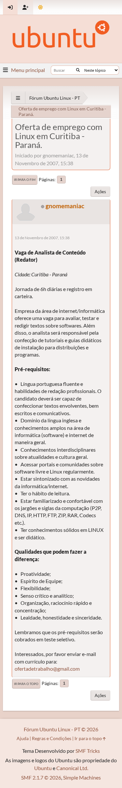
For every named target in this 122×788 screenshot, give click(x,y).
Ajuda (23, 738)
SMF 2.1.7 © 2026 (41, 777)
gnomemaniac (65, 206)
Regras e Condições (51, 738)
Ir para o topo (26, 684)
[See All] (18, 98)
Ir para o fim (24, 180)
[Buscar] (78, 70)
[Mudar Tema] (40, 7)
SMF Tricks (87, 751)
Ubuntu (43, 768)
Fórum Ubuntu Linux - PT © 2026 (61, 729)
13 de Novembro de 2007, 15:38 (42, 238)
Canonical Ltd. (72, 768)
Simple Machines (82, 777)
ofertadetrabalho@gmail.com (47, 668)
